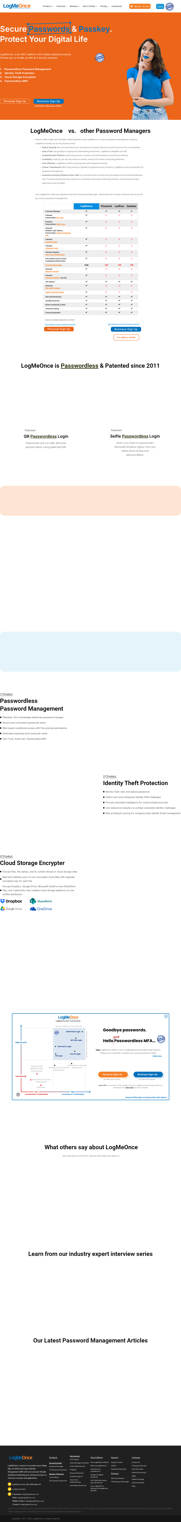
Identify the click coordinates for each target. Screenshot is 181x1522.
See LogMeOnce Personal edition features (60, 324)
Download (117, 6)
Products (47, 6)
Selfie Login (135, 436)
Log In (160, 6)
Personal (61, 6)
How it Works (89, 6)
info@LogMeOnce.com (30, 1494)
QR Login (46, 436)
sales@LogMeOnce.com (26, 1498)
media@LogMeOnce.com (34, 1501)
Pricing (103, 6)
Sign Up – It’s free (141, 6)
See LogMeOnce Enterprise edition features (124, 324)
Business (74, 6)
